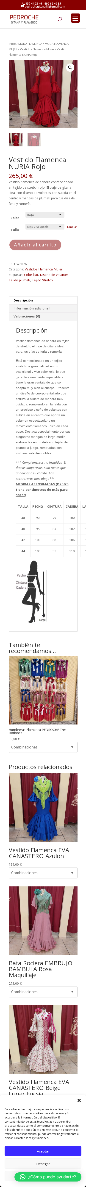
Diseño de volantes (54, 274)
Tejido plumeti (19, 280)
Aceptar (43, 1151)
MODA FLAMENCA (30, 44)
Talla (15, 229)
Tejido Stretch (42, 280)
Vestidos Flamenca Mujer (37, 49)
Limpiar (72, 226)
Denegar (43, 1163)
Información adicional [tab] (32, 308)
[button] (79, 1100)
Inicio (12, 44)
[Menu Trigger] (75, 18)
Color (15, 218)
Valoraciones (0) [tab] (27, 316)
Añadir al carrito (35, 245)
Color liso (31, 274)
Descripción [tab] (23, 300)
